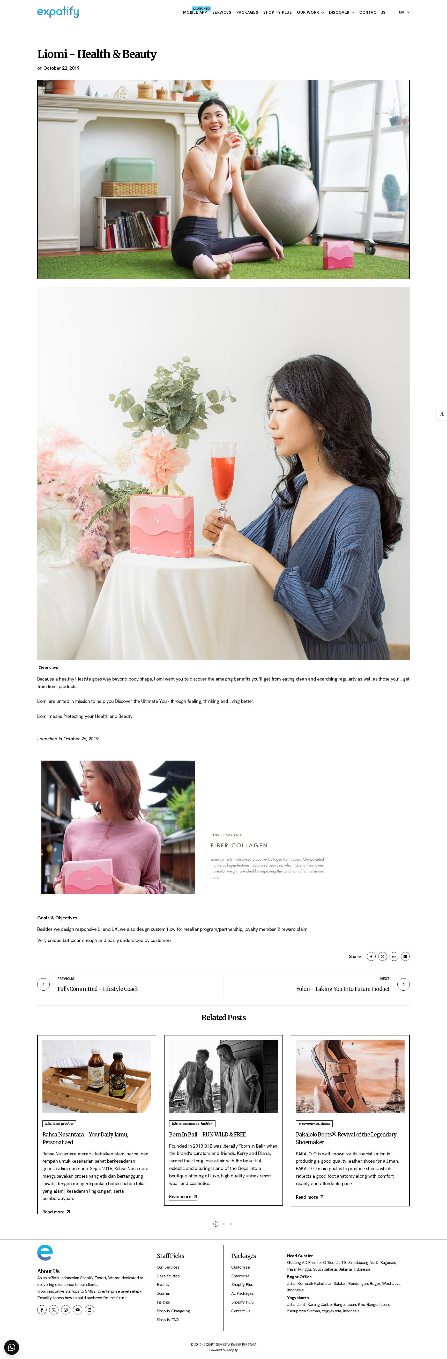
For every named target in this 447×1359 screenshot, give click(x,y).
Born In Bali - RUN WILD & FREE (207, 1134)
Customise (240, 1267)
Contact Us (240, 1311)
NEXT (385, 978)
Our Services (168, 1267)
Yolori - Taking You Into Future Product (343, 989)
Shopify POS (242, 1302)
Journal (163, 1293)
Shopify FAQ (168, 1319)
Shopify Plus (242, 1284)
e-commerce (189, 1123)
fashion (206, 1123)
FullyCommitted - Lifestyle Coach (98, 989)
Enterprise (240, 1276)
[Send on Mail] (405, 956)
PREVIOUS (65, 978)
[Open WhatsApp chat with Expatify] (11, 1347)
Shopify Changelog (173, 1311)
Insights (163, 1302)
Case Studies (168, 1276)
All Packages (242, 1293)
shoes (325, 1123)
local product (63, 1123)
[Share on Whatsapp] (394, 956)
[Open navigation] (442, 414)
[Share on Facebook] (371, 956)
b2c (48, 1123)
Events (163, 1284)
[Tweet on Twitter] (382, 956)
